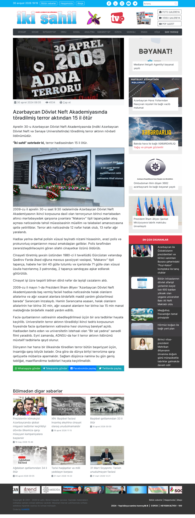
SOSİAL (76, 32)
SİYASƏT (22, 32)
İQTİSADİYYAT (49, 32)
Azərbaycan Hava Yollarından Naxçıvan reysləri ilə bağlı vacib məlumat (152, 104)
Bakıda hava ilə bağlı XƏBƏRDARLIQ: (155, 145)
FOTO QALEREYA (171, 12)
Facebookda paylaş (84, 368)
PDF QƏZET (168, 24)
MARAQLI (131, 32)
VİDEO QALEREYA (171, 18)
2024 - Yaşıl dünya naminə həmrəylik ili (129, 506)
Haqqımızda (67, 3)
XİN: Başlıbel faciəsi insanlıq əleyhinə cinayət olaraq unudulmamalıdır (66, 422)
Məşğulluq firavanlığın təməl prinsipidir (167, 314)
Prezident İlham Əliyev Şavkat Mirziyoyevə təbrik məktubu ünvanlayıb (151, 222)
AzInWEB (25, 509)
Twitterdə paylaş (111, 368)
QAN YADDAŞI (171, 32)
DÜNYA (118, 32)
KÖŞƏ (157, 32)
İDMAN (144, 32)
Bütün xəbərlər (48, 3)
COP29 (154, 506)
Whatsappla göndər (28, 368)
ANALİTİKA (90, 32)
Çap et (66, 102)
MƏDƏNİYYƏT (103, 32)
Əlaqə (80, 3)
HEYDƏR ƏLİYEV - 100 (171, 506)
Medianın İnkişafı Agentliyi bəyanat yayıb (154, 66)
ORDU (63, 32)
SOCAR (35, 32)
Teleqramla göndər (56, 368)
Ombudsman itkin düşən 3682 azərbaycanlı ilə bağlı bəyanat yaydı (154, 185)
